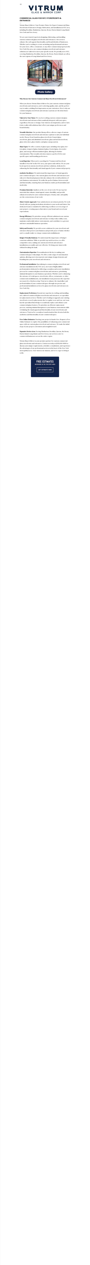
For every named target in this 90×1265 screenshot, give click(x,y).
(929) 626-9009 (61, 343)
